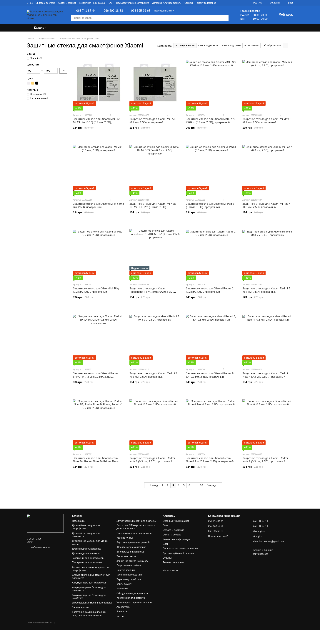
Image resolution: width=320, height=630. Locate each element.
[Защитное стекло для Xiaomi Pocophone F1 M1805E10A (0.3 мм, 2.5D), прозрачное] (154, 252)
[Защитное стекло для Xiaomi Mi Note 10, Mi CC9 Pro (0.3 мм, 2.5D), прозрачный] (154, 167)
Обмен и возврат (67, 3)
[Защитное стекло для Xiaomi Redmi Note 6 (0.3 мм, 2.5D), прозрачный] (154, 422)
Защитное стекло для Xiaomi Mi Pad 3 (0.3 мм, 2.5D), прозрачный (210, 205)
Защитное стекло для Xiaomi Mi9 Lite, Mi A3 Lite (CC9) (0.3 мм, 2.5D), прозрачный (97, 122)
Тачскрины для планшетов (87, 562)
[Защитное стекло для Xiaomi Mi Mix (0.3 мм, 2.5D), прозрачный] (98, 167)
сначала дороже (231, 45)
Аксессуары (123, 607)
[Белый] (28, 83)
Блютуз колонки (125, 570)
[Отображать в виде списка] (290, 45)
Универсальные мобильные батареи (92, 602)
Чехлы (120, 616)
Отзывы (188, 3)
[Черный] (37, 83)
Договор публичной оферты (166, 3)
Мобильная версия (40, 547)
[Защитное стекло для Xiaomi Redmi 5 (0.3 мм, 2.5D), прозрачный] (267, 252)
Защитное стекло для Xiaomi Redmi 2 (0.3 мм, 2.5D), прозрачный (210, 290)
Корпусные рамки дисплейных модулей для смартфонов (89, 613)
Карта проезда (260, 554)
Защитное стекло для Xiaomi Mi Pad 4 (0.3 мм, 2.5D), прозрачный (266, 205)
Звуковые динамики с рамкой (132, 542)
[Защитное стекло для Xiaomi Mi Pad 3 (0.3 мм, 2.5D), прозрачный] (211, 167)
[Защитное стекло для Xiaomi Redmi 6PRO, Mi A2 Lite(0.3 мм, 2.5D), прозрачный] (98, 337)
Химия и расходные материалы (134, 602)
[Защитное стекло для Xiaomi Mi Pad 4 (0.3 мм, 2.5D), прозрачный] (267, 167)
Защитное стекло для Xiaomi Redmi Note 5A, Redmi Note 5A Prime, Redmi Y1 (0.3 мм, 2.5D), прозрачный (96, 461)
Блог (111, 3)
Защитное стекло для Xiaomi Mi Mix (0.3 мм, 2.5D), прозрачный (98, 205)
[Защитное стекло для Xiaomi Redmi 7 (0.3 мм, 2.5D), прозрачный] (154, 337)
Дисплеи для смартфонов (86, 548)
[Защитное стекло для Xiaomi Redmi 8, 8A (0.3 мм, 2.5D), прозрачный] (211, 337)
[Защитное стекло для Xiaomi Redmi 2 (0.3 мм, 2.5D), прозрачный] (211, 252)
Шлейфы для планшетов (130, 551)
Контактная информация (92, 3)
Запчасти (121, 611)
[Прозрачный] (41, 83)
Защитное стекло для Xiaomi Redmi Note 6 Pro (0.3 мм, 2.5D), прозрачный (210, 459)
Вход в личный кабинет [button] (176, 520)
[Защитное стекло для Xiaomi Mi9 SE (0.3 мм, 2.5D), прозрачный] (154, 83)
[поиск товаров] (226, 18)
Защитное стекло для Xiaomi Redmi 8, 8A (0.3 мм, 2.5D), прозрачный (210, 375)
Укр (260, 3)
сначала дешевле (208, 45)
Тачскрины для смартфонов (88, 558)
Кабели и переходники (129, 574)
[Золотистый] (32, 83)
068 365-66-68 (140, 10)
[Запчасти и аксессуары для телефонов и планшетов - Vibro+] (45, 523)
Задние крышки (80, 607)
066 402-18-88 (113, 10)
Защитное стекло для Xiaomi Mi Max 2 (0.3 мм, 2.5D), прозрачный (266, 120)
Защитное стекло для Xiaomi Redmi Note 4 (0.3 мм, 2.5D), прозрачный (265, 375)
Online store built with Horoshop (41, 622)
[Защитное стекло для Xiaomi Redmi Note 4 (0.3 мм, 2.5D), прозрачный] (267, 337)
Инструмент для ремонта (130, 597)
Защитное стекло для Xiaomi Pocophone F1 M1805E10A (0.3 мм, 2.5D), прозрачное (151, 292)
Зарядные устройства (128, 579)
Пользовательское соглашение (132, 3)
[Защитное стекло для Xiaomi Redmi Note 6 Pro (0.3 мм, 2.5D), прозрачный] (211, 422)
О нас (30, 3)
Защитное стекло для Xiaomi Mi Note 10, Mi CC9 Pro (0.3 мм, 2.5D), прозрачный (152, 207)
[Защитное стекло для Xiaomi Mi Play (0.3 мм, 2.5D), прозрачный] (98, 252)
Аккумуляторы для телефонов (89, 582)
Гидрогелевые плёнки (128, 565)
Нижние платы (124, 537)
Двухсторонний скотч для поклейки (136, 520)
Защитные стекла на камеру (132, 561)
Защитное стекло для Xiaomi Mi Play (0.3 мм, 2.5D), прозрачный (96, 290)
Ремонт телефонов (206, 3)
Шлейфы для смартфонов (131, 547)
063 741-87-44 (86, 10)
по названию (251, 45)
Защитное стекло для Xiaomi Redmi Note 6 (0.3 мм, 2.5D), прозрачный (152, 459)
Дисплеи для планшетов (86, 553)
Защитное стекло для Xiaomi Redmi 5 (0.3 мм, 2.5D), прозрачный (266, 290)
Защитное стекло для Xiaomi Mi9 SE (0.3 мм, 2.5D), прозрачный (152, 120)
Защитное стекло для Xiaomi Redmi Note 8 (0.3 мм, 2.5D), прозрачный (265, 459)
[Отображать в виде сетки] (285, 45)
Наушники (122, 588)
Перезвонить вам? (164, 10)
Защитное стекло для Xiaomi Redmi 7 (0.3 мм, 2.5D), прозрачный (153, 375)
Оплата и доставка (45, 3)
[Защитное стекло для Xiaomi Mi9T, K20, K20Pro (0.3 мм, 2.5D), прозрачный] (211, 83)
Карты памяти (124, 584)
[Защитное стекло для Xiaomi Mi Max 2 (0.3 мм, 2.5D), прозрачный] (267, 83)
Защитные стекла (126, 556)
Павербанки (78, 520)
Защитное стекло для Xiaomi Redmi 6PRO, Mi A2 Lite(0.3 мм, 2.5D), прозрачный (95, 377)
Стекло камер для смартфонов (133, 533)
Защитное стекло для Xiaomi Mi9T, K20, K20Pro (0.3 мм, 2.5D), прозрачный (211, 120)
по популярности (185, 45)
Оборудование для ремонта (132, 593)
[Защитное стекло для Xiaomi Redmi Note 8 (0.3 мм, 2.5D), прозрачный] (267, 422)
